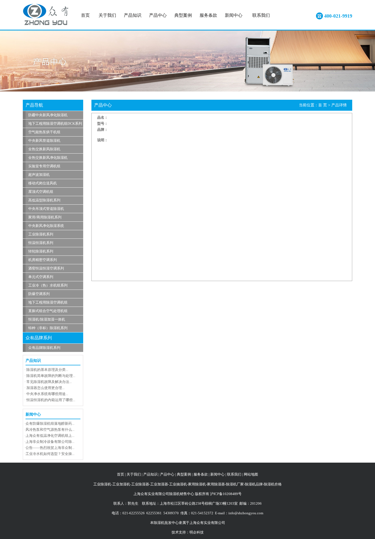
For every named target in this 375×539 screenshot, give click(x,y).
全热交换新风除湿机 (44, 149)
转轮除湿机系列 (40, 251)
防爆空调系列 (39, 294)
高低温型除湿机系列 (44, 200)
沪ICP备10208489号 (226, 494)
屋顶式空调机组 (40, 192)
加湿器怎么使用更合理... (45, 388)
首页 (85, 15)
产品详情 (339, 105)
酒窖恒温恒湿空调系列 (46, 268)
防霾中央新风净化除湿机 (48, 115)
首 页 (322, 105)
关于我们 (107, 15)
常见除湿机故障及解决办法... (49, 382)
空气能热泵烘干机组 (44, 132)
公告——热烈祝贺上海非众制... (50, 448)
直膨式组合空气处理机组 (48, 311)
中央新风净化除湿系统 (46, 226)
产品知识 (132, 15)
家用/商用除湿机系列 (44, 217)
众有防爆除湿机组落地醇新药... (50, 423)
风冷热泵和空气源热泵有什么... (50, 429)
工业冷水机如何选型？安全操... (50, 454)
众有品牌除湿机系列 (44, 348)
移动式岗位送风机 (42, 183)
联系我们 (261, 15)
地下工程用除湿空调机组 (48, 302)
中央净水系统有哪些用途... (47, 394)
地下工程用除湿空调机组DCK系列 (55, 123)
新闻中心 (233, 15)
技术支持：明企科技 (188, 532)
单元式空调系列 (40, 277)
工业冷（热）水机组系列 (48, 285)
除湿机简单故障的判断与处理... (50, 376)
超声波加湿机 (39, 175)
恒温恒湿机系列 (40, 243)
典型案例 (183, 15)
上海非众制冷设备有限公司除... (50, 442)
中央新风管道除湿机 (44, 140)
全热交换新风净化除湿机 (48, 157)
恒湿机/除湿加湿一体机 (46, 319)
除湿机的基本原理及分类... (47, 370)
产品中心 (158, 15)
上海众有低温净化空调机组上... (50, 436)
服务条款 (208, 15)
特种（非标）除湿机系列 (48, 328)
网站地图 (251, 474)
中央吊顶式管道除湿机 (46, 209)
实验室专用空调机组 (44, 166)
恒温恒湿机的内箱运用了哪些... (50, 400)
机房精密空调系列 (42, 260)
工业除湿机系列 (40, 234)
